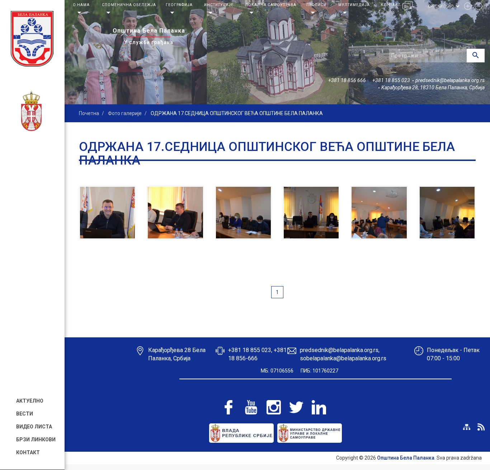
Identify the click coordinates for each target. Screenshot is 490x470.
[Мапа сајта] (466, 427)
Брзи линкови (36, 439)
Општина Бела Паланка (405, 458)
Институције (219, 5)
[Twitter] (296, 407)
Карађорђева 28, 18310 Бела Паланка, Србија (433, 87)
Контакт (28, 452)
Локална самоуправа (270, 5)
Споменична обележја (129, 5)
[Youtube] (251, 407)
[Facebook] (228, 407)
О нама (81, 5)
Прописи (316, 5)
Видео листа (34, 426)
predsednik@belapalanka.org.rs (450, 80)
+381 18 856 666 (347, 80)
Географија (179, 5)
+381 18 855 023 (391, 80)
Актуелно (29, 401)
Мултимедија (354, 5)
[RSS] (481, 427)
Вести (24, 414)
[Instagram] (274, 407)
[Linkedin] (319, 407)
